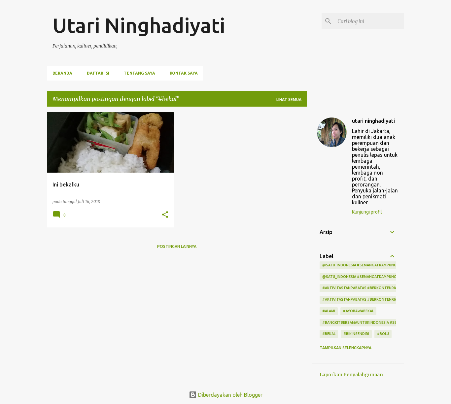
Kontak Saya (184, 73)
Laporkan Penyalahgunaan (351, 375)
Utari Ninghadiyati (138, 25)
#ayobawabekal (358, 311)
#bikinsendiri (356, 334)
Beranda (62, 73)
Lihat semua (288, 99)
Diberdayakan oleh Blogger (229, 395)
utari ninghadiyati (373, 121)
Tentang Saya (139, 73)
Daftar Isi (98, 73)
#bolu (383, 334)
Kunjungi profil (367, 212)
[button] (165, 215)
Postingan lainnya (176, 246)
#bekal (328, 334)
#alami (328, 311)
